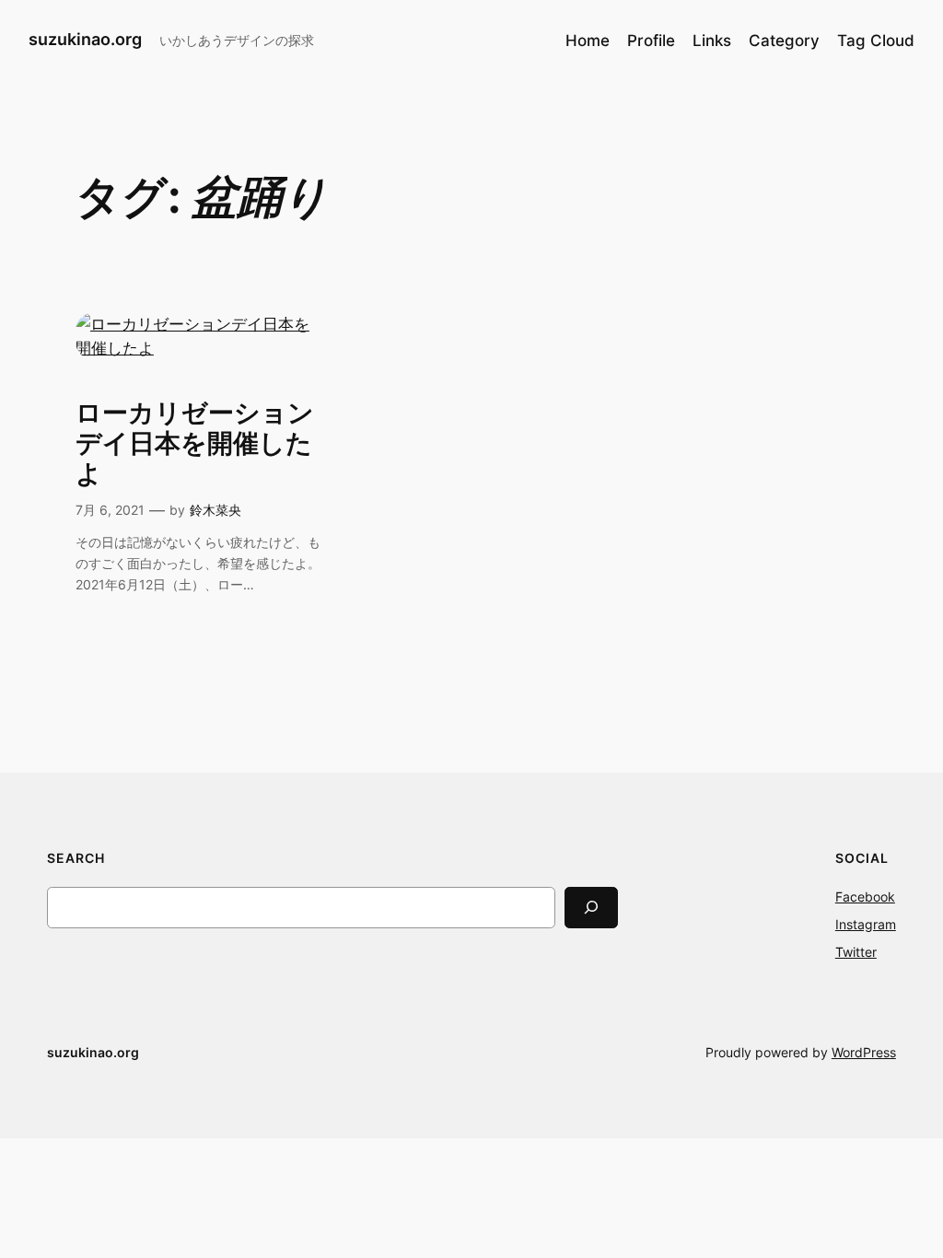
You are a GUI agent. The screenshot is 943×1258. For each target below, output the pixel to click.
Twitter (856, 952)
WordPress (864, 1052)
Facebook (865, 896)
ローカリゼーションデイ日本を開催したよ (195, 443)
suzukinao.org (85, 39)
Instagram (865, 924)
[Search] (591, 907)
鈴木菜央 (215, 510)
